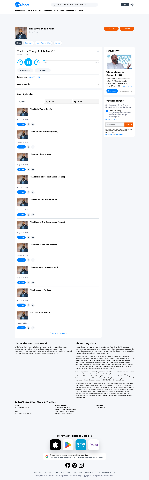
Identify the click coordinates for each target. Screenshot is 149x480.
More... (82, 10)
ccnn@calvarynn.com (22, 407)
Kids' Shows (59, 10)
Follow (111, 29)
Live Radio (47, 10)
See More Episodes (58, 333)
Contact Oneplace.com (86, 472)
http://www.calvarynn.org (23, 413)
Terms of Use (71, 472)
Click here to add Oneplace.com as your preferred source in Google (77, 458)
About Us (48, 472)
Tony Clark (33, 32)
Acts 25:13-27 (34, 77)
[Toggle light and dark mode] (132, 5)
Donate (127, 29)
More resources (126, 91)
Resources (28, 43)
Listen (18, 43)
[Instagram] (81, 465)
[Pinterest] (74, 465)
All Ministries (20, 10)
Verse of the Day (34, 10)
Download (112, 91)
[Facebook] (67, 465)
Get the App (38, 472)
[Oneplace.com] (22, 4)
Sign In (125, 4)
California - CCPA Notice (106, 472)
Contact (57, 43)
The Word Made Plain (42, 28)
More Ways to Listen (44, 43)
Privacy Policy (59, 472)
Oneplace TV (71, 10)
